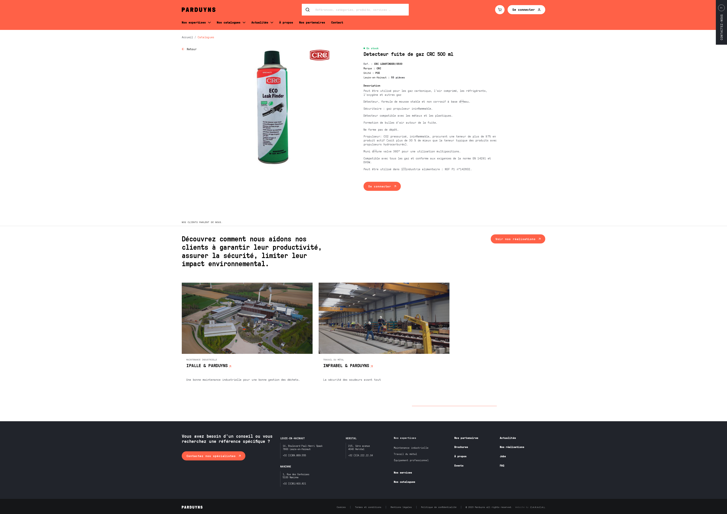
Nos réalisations (512, 446)
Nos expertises (405, 437)
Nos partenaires (466, 437)
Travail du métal (405, 454)
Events (458, 465)
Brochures (461, 446)
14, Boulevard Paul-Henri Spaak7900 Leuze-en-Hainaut (302, 447)
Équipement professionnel (411, 460)
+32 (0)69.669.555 (294, 455)
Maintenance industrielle (411, 447)
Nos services (403, 472)
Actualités (508, 437)
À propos (460, 456)
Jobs (503, 456)
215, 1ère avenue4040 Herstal (359, 447)
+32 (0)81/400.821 (294, 483)
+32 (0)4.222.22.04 (360, 455)
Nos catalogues (404, 481)
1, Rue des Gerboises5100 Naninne (296, 476)
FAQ (502, 465)
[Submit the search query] (308, 10)
